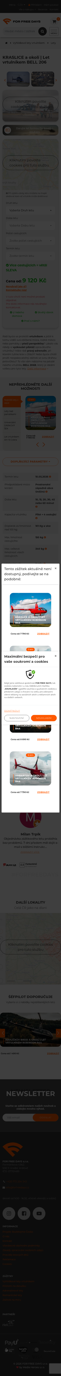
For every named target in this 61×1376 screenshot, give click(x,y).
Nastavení (16, 718)
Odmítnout (12, 710)
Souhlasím (44, 718)
